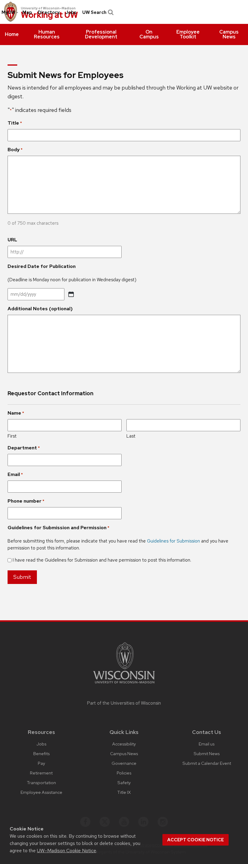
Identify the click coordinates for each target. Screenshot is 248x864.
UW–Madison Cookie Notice (66, 850)
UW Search (94, 12)
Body (15, 149)
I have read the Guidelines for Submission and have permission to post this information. (102, 560)
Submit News (207, 753)
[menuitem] (12, 34)
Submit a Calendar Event (206, 763)
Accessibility (124, 744)
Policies (124, 773)
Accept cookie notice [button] (195, 840)
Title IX (124, 792)
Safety (124, 782)
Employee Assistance (41, 792)
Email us (206, 744)
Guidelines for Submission (173, 541)
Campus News (124, 753)
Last (130, 436)
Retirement (41, 773)
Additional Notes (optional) (40, 308)
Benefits (41, 753)
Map (27, 12)
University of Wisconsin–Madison (48, 8)
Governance (124, 763)
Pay (41, 763)
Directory (49, 12)
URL (12, 239)
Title (15, 123)
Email (15, 474)
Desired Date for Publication (42, 266)
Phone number (26, 501)
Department (24, 448)
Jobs (70, 12)
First (12, 436)
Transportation (41, 782)
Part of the (124, 703)
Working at (49, 15)
